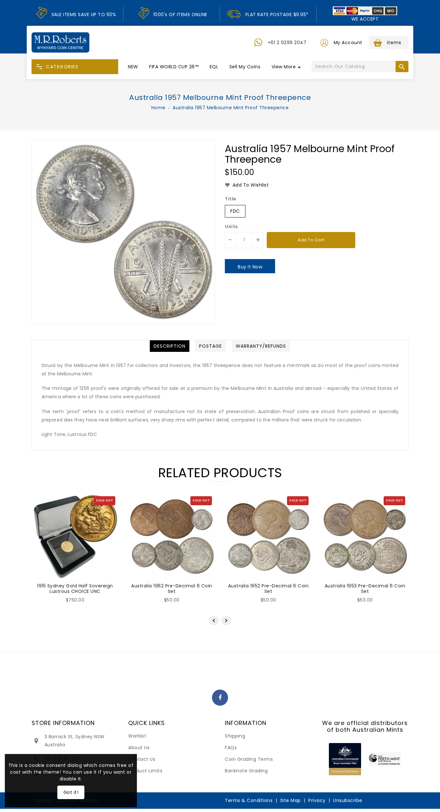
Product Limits (145, 771)
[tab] (169, 346)
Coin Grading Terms (249, 759)
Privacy (317, 800)
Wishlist (137, 736)
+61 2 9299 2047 (287, 42)
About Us (138, 747)
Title (230, 199)
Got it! (71, 792)
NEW (133, 66)
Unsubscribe (347, 800)
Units (231, 226)
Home (158, 107)
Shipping (235, 736)
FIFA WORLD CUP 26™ (173, 66)
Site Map (290, 800)
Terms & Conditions (249, 800)
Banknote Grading (246, 771)
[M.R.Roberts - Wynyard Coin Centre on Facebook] (220, 698)
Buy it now (250, 267)
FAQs (231, 747)
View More (284, 66)
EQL (214, 66)
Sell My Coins (245, 66)
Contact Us (141, 759)
